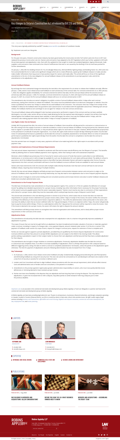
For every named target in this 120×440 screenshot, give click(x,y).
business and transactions (31, 299)
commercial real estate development (90, 299)
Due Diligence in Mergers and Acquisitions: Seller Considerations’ (24, 398)
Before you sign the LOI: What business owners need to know (59, 398)
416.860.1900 (17, 347)
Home (12, 43)
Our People (55, 7)
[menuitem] (45, 7)
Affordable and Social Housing (22, 360)
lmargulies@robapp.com (54, 349)
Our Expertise (69, 7)
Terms (23, 438)
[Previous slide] (13, 389)
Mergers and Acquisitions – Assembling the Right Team (92, 398)
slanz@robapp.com (19, 349)
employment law (19, 301)
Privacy (33, 438)
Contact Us (105, 7)
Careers (93, 7)
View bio (27, 335)
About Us (42, 7)
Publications (19, 43)
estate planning (32, 301)
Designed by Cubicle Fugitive (102, 438)
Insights (81, 7)
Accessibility (28, 438)
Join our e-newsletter (38, 428)
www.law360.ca (54, 46)
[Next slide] (106, 389)
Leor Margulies (15, 28)
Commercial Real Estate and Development (46, 361)
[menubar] (74, 7)
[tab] (59, 409)
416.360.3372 (50, 347)
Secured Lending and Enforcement (73, 360)
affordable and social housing (49, 299)
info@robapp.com (37, 425)
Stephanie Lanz (27, 28)
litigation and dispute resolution (68, 299)
